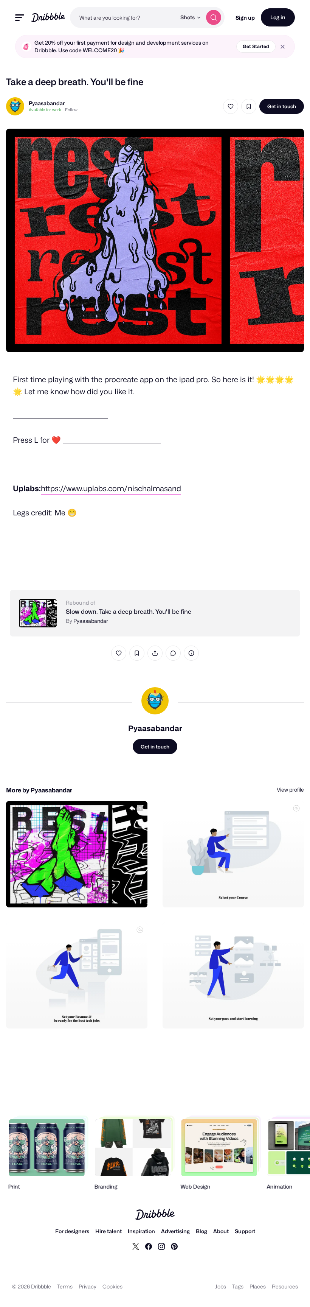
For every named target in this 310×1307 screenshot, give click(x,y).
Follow (71, 109)
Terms (65, 1286)
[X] (135, 1246)
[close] (282, 47)
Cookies (112, 1286)
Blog (201, 1231)
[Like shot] (230, 106)
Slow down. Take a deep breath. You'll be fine (128, 611)
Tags (237, 1286)
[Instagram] (161, 1246)
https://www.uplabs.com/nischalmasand (111, 488)
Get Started (256, 46)
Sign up (245, 17)
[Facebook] (148, 1246)
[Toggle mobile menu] (19, 17)
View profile (290, 789)
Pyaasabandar (47, 103)
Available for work (45, 109)
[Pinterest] (174, 1246)
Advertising (175, 1231)
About (221, 1231)
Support (245, 1231)
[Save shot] (248, 106)
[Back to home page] (48, 17)
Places (258, 1286)
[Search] (213, 17)
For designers (72, 1231)
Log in (277, 17)
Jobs (220, 1286)
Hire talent (108, 1231)
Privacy (87, 1286)
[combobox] (123, 17)
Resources (285, 1286)
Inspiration (141, 1231)
